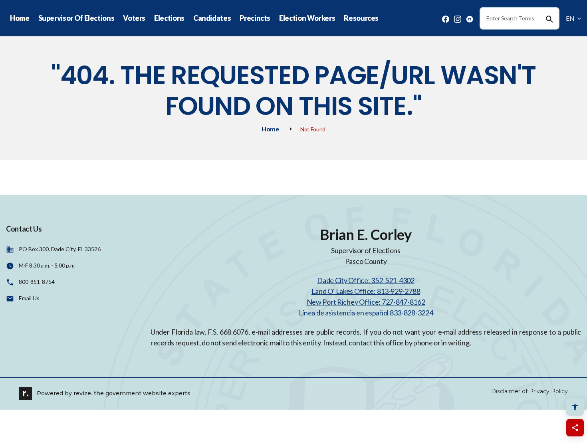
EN (570, 18)
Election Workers (307, 18)
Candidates (212, 18)
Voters (134, 18)
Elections (169, 18)
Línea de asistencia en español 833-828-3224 (366, 312)
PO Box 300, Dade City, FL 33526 (60, 249)
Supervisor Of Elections (76, 18)
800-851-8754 (37, 281)
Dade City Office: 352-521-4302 (365, 280)
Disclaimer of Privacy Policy (529, 391)
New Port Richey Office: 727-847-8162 (366, 301)
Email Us (29, 298)
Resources (361, 18)
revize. (82, 392)
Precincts (255, 18)
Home (20, 18)
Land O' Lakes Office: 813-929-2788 (365, 291)
